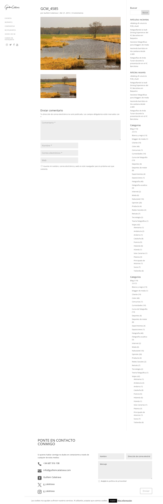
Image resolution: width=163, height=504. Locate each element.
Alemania (137, 227)
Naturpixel (136, 199)
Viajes (134, 224)
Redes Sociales (138, 210)
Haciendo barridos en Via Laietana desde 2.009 (138, 51)
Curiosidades (137, 154)
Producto (135, 206)
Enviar (146, 491)
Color (134, 146)
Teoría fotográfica (139, 221)
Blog (132, 129)
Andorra (137, 235)
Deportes (8, 22)
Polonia (137, 257)
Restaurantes (10, 30)
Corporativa (10, 26)
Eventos (8, 18)
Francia (137, 242)
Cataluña (137, 238)
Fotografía (136, 181)
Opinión (135, 203)
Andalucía (138, 231)
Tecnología (136, 217)
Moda (134, 195)
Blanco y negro (138, 135)
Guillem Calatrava (51, 13)
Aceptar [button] (113, 501)
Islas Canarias (139, 253)
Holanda (137, 246)
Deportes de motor (139, 167)
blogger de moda (139, 139)
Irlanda (136, 249)
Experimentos (137, 174)
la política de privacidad (116, 481)
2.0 (133, 132)
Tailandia (137, 271)
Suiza (136, 267)
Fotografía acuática (139, 185)
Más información (125, 500)
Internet (135, 191)
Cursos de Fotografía (9, 39)
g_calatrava (49, 484)
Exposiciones (137, 178)
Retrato (135, 214)
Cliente (135, 143)
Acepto (113, 481)
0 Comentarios (77, 13)
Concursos (136, 150)
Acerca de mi (10, 34)
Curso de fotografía (139, 157)
